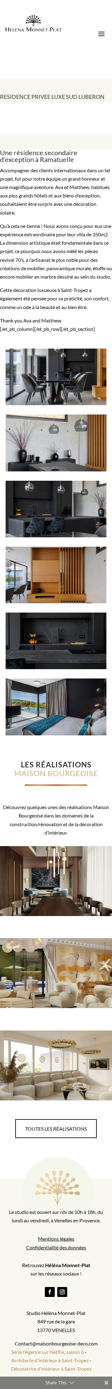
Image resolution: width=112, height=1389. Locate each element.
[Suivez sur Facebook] (50, 1292)
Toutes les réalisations (56, 1129)
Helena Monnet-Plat (61, 890)
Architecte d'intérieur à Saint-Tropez (50, 1360)
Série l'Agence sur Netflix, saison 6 (47, 1352)
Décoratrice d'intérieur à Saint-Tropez (51, 1369)
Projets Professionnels (83, 1075)
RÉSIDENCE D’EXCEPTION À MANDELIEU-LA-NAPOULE (59, 879)
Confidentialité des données (56, 1247)
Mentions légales (56, 1239)
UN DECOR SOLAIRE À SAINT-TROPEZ (59, 969)
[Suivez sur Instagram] (62, 1292)
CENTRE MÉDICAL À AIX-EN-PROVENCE (59, 1063)
